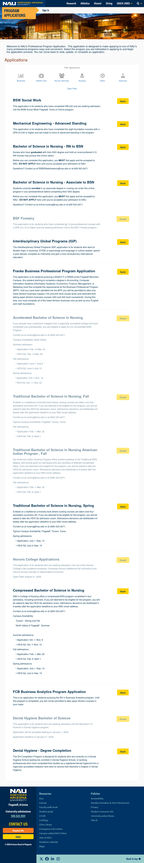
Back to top (132, 858)
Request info (18, 830)
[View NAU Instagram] (58, 859)
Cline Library (45, 824)
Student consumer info (102, 811)
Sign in (45, 10)
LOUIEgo (43, 820)
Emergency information (51, 829)
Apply (18, 836)
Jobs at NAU (45, 837)
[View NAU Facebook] (47, 859)
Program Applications (14, 12)
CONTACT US (18, 824)
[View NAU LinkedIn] (52, 859)
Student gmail (46, 811)
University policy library (102, 815)
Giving (109, 3)
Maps (42, 846)
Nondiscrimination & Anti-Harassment (110, 802)
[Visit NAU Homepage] (18, 795)
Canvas (43, 802)
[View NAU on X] (41, 859)
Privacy (94, 807)
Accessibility (97, 798)
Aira (41, 798)
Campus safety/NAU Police (52, 833)
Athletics (85, 3)
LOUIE (42, 815)
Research (71, 3)
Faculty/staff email (48, 807)
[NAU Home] (22, 3)
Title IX (94, 820)
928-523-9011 (18, 815)
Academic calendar (48, 842)
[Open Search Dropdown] (139, 3)
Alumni (97, 3)
